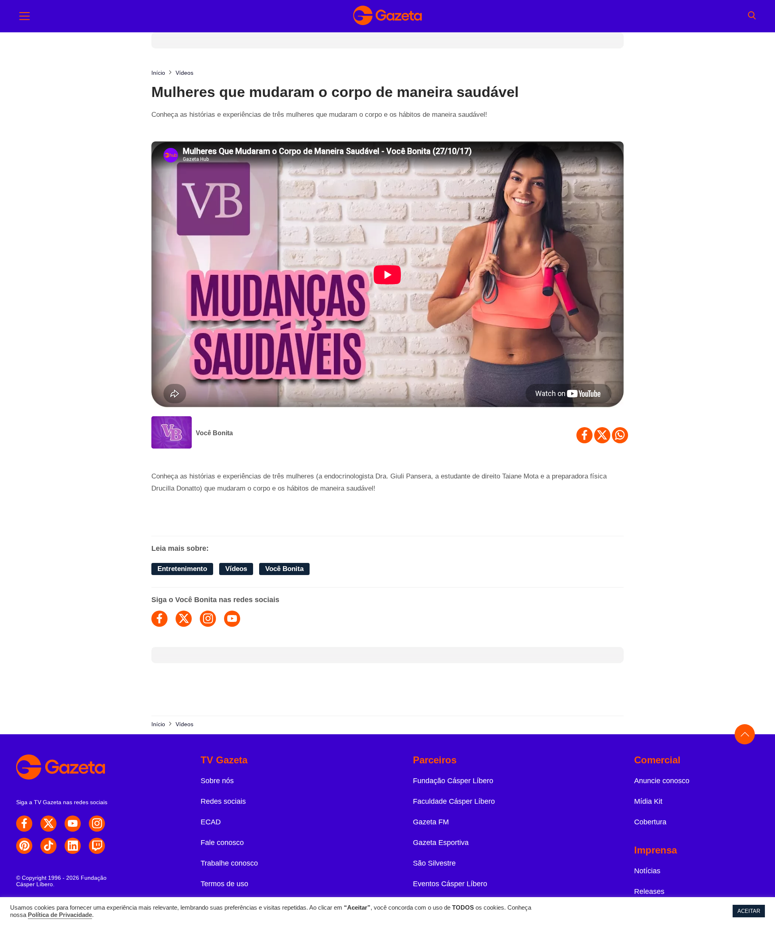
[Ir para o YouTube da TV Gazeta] (73, 823)
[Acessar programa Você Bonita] (171, 433)
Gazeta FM (431, 822)
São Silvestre (434, 863)
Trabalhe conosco (229, 863)
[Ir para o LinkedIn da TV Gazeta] (73, 846)
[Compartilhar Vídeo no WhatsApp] (620, 435)
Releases (649, 891)
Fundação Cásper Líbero (453, 781)
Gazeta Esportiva (441, 843)
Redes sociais (223, 801)
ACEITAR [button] (748, 911)
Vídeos (236, 569)
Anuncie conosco (661, 781)
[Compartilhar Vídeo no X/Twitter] (602, 435)
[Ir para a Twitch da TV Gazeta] (97, 846)
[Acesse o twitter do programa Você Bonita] (184, 619)
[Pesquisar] (752, 16)
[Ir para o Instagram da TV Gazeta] (97, 823)
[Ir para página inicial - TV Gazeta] (387, 16)
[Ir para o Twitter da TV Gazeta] (48, 823)
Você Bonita (214, 433)
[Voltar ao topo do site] (745, 734)
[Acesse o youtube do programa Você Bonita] (232, 619)
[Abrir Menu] (24, 16)
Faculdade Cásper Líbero (454, 801)
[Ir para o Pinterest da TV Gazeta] (24, 846)
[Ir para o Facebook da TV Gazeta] (24, 823)
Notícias (647, 871)
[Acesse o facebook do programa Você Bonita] (159, 619)
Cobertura (650, 822)
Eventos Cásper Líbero (450, 884)
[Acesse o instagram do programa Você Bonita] (208, 619)
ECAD (211, 822)
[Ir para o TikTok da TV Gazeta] (48, 846)
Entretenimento (182, 569)
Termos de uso (224, 884)
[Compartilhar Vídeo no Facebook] (584, 435)
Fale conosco (222, 843)
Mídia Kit (648, 801)
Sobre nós (217, 781)
